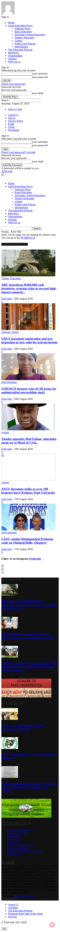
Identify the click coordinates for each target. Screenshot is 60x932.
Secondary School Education (30, 34)
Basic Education (23, 31)
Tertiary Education (24, 37)
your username (40, 73)
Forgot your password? (13, 84)
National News (22, 28)
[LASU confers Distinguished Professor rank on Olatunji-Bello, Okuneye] (28, 529)
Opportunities (15, 55)
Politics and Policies (25, 43)
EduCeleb (6, 298)
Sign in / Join (15, 109)
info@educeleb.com (24, 896)
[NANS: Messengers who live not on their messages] (9, 748)
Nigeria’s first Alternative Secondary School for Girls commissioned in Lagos (28, 635)
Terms (11, 127)
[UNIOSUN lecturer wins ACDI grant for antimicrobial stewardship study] (28, 379)
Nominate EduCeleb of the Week (25, 913)
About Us (13, 114)
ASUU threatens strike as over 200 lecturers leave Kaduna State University (28, 490)
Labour (18, 40)
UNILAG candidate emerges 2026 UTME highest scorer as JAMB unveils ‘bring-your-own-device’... (29, 666)
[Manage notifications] (52, 924)
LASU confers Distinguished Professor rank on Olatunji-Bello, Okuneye (27, 540)
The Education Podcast (20, 49)
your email (37, 93)
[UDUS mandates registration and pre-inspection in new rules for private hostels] (28, 329)
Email (11, 124)
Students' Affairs (10, 332)
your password (40, 77)
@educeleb (35, 558)
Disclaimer (13, 130)
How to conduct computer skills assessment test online (22, 727)
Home (11, 22)
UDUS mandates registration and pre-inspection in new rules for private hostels (29, 340)
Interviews (13, 52)
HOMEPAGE (28, 237)
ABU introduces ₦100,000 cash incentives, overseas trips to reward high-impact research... (29, 288)
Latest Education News (20, 25)
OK (4, 929)
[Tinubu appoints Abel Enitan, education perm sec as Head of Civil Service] (28, 429)
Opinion (12, 58)
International (21, 46)
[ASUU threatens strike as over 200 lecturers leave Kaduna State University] (28, 479)
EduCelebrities (9, 382)
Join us (11, 117)
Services (12, 916)
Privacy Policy (15, 120)
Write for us (14, 61)
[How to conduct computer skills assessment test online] (9, 718)
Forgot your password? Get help (18, 152)
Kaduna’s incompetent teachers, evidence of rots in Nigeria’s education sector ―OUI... (29, 787)
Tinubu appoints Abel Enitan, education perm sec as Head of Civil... (28, 440)
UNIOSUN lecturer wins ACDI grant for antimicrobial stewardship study (28, 390)
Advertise (13, 907)
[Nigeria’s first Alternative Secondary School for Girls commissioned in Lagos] (9, 627)
